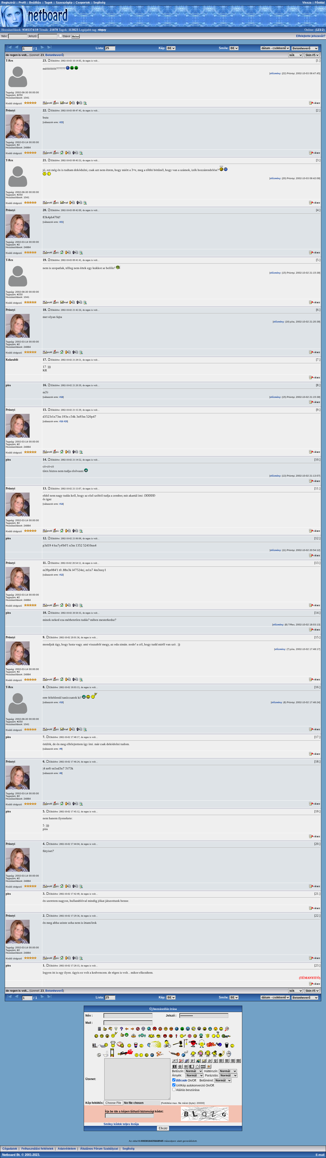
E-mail (321, 1155)
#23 (61, 122)
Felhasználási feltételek (37, 1148)
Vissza (306, 2)
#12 (61, 575)
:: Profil (20, 2)
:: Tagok (47, 2)
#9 (60, 749)
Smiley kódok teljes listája (121, 1124)
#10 (61, 702)
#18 (61, 397)
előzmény (275, 73)
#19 (65, 421)
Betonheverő (54, 55)
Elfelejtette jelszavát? (310, 36)
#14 (61, 504)
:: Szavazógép (62, 2)
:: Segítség (97, 2)
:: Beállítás (33, 2)
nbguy (102, 29)
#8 (60, 773)
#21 (61, 222)
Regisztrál (8, 2)
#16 (61, 421)
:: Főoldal (318, 2)
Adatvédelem (67, 1148)
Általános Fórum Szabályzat (99, 1148)
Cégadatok (9, 1148)
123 (318, 29)
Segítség (128, 1148)
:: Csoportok (81, 2)
